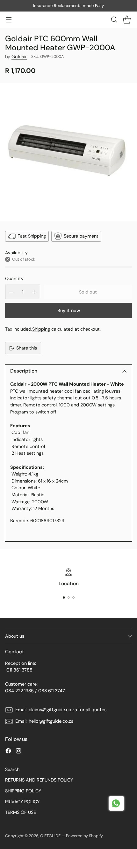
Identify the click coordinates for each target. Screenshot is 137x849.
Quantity (14, 278)
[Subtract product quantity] (11, 292)
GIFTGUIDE (50, 835)
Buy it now (68, 310)
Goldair (19, 56)
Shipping (41, 329)
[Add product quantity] (34, 292)
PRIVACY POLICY (22, 802)
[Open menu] (8, 19)
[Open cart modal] (126, 19)
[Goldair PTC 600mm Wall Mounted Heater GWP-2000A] (68, 152)
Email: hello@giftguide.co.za (44, 721)
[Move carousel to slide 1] (64, 597)
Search (12, 769)
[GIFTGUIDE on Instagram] (18, 752)
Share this (26, 348)
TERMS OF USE (20, 812)
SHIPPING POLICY (23, 791)
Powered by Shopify (84, 835)
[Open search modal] (113, 19)
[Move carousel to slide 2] (69, 597)
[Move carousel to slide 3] (73, 597)
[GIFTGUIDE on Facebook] (8, 752)
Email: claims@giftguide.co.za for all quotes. (61, 709)
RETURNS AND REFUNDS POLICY (39, 780)
